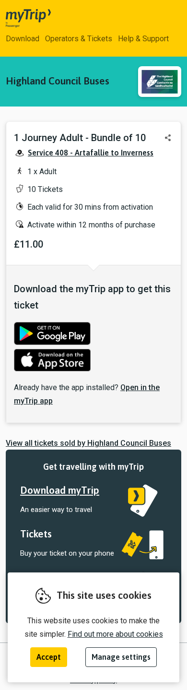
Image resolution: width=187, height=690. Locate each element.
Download (22, 38)
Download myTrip (59, 490)
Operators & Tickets (78, 38)
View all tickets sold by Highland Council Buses (88, 443)
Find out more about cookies (115, 634)
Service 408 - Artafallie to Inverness (90, 152)
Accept (48, 657)
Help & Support (143, 38)
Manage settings (121, 657)
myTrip (20, 18)
